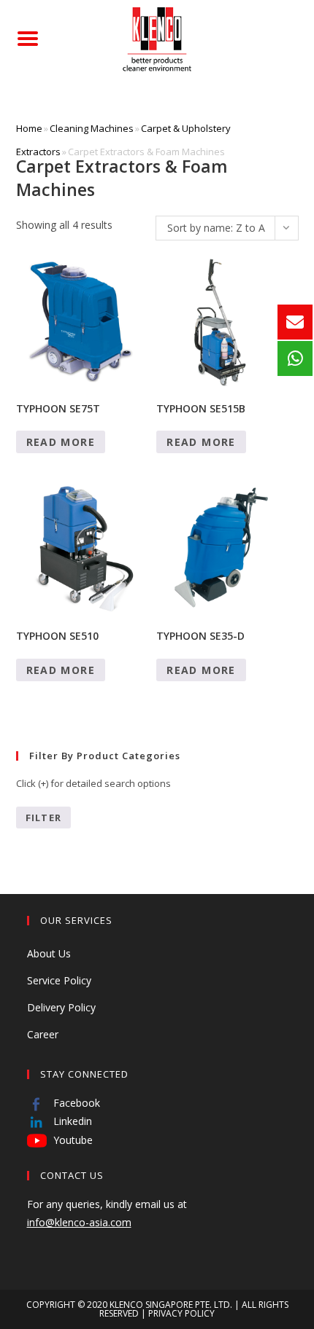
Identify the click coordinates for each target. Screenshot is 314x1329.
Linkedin (71, 1121)
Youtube (71, 1140)
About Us (49, 953)
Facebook (75, 1103)
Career (42, 1034)
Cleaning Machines (92, 128)
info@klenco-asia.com (79, 1222)
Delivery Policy (61, 1007)
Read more (61, 442)
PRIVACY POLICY (181, 1313)
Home (29, 128)
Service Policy (59, 980)
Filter (44, 817)
